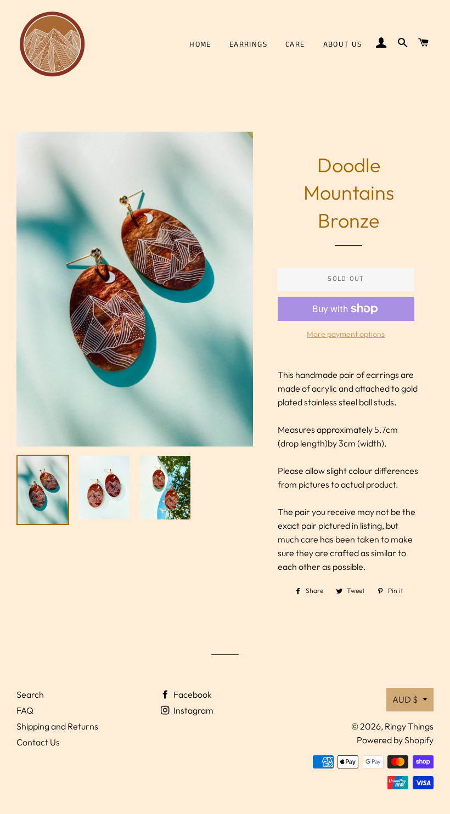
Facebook (192, 694)
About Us (342, 44)
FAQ (24, 710)
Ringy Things (409, 726)
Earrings (248, 44)
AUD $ (405, 699)
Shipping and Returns (57, 726)
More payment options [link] (346, 334)
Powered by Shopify (395, 739)
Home (200, 44)
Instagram (192, 710)
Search (30, 694)
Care (295, 44)
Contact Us (38, 742)
